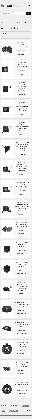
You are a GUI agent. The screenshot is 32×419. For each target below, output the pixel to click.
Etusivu (3, 23)
